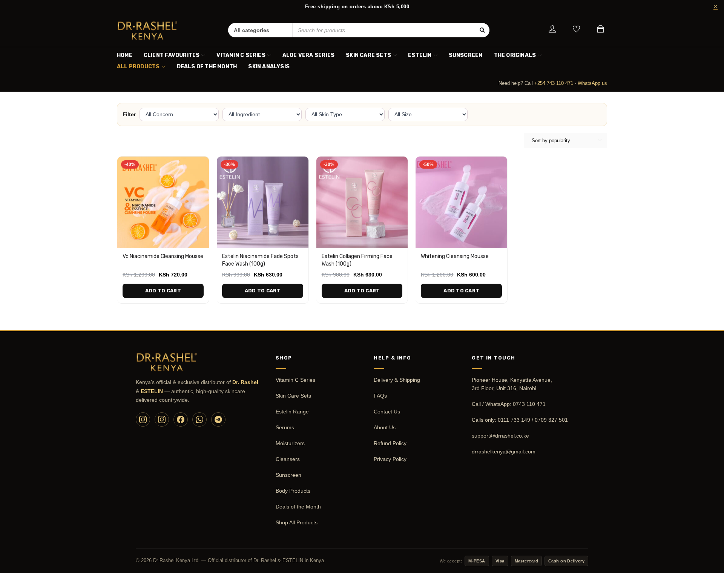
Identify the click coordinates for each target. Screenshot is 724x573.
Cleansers (288, 459)
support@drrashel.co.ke (500, 436)
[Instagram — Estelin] (162, 419)
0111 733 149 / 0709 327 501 (533, 420)
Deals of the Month (298, 507)
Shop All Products (297, 522)
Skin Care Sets (293, 396)
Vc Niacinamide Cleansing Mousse (163, 256)
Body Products (293, 491)
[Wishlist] (576, 30)
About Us (385, 427)
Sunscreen (288, 475)
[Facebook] (180, 419)
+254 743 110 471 (553, 83)
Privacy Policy (390, 459)
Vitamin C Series (295, 380)
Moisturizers (290, 443)
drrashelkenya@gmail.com (503, 452)
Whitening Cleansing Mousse (455, 256)
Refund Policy (390, 443)
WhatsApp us (592, 83)
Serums (285, 427)
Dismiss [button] (715, 7)
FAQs (380, 396)
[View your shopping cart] (600, 30)
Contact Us (387, 412)
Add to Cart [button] (163, 290)
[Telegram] (218, 419)
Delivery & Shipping (397, 380)
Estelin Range (292, 412)
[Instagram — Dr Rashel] (143, 419)
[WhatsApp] (199, 419)
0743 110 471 (529, 404)
